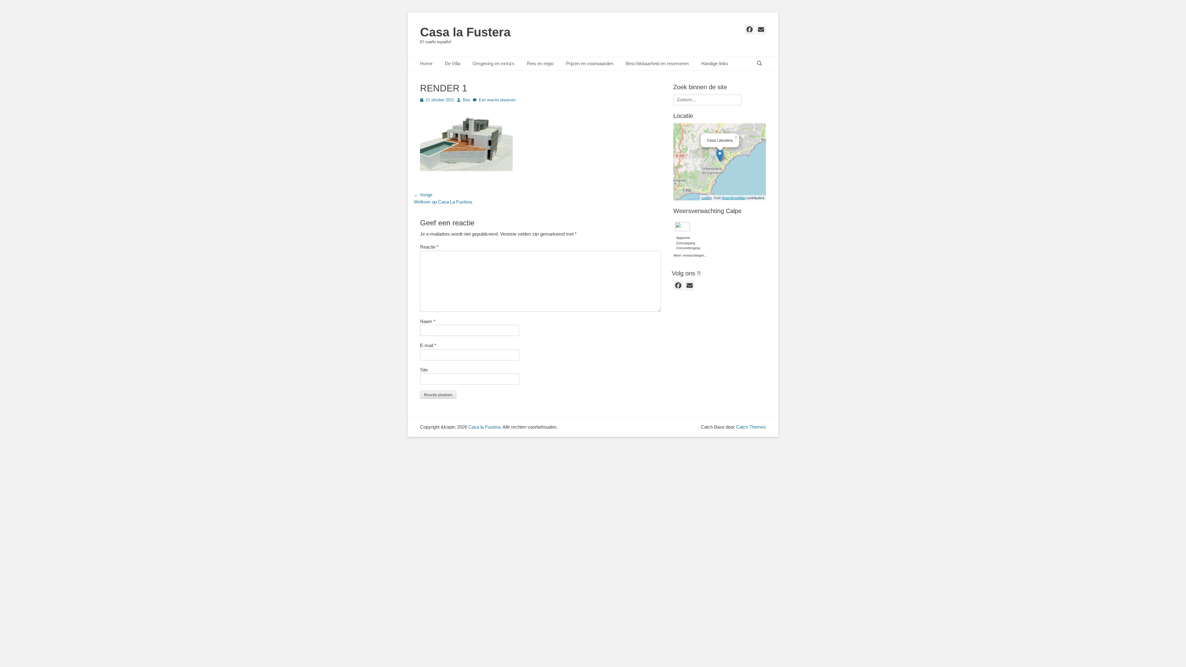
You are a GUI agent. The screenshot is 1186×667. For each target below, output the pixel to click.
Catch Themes (751, 427)
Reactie (429, 247)
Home (426, 63)
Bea (466, 100)
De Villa (452, 63)
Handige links (714, 63)
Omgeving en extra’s (494, 63)
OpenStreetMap (734, 197)
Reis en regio (540, 63)
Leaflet (706, 197)
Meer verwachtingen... (690, 255)
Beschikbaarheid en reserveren (657, 63)
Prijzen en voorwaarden (589, 63)
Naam (427, 321)
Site (424, 369)
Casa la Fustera (465, 32)
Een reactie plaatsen (497, 100)
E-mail (428, 345)
